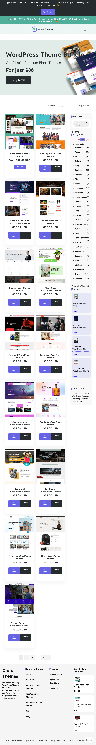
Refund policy (43, 741)
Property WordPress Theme (20, 557)
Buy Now (18, 80)
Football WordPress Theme (19, 356)
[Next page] (48, 657)
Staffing (78, 265)
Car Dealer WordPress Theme (51, 490)
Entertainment (81, 197)
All (76, 156)
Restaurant (79, 251)
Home (28, 674)
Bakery (78, 161)
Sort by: (51, 106)
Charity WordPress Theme (50, 154)
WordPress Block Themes (33, 687)
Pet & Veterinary (82, 238)
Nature (78, 229)
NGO (77, 233)
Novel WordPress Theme (50, 557)
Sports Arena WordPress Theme (20, 423)
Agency (78, 152)
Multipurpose (80, 224)
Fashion (78, 202)
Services (78, 256)
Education (79, 193)
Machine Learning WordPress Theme (20, 221)
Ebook (77, 184)
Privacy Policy (56, 674)
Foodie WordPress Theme (51, 221)
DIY (76, 179)
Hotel (77, 211)
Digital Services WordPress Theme (20, 624)
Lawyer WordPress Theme (19, 288)
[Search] (86, 123)
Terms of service (68, 741)
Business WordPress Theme (51, 356)
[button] (4, 29)
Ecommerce (80, 188)
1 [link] (21, 657)
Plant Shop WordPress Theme (51, 288)
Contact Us (54, 688)
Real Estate (80, 247)
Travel (77, 274)
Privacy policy (55, 741)
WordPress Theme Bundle (45, 54)
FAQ (28, 711)
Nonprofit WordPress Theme (20, 490)
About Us (30, 680)
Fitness (78, 206)
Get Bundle (48, 12)
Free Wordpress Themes (32, 695)
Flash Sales (80, 140)
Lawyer (78, 220)
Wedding (78, 278)
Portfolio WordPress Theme (51, 423)
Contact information (83, 741)
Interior (78, 215)
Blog (77, 166)
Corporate (79, 174)
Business (78, 170)
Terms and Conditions (54, 681)
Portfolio (78, 242)
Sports (77, 260)
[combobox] (81, 124)
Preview (57, 167)
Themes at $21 (81, 269)
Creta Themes (17, 741)
